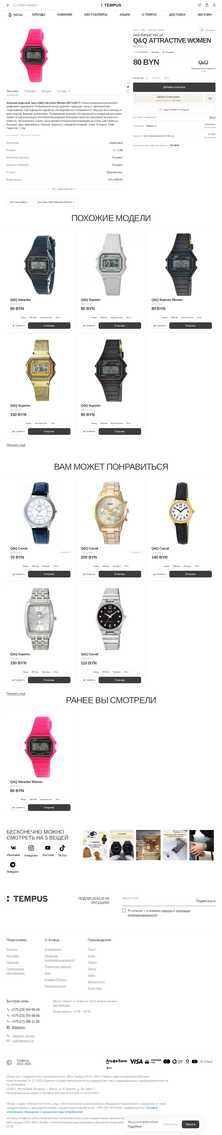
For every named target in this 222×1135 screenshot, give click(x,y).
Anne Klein (95, 988)
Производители (55, 986)
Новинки (64, 14)
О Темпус (149, 14)
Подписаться (205, 901)
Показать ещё (16, 445)
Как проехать (61, 1005)
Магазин (205, 14)
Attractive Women (156, 30)
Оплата (12, 949)
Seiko (91, 975)
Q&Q (143, 30)
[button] (162, 52)
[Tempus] (27, 899)
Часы (17, 14)
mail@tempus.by (23, 1040)
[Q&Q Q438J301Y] (40, 513)
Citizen (92, 962)
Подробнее (135, 1126)
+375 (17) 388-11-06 (25, 1021)
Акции (125, 14)
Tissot (91, 949)
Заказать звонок (23, 1035)
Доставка (177, 14)
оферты (167, 910)
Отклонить (170, 1124)
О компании (53, 949)
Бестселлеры (95, 14)
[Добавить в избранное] (210, 98)
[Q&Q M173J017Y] (40, 746)
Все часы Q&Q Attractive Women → (56, 202)
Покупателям (16, 940)
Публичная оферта (58, 966)
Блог (48, 973)
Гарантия (13, 962)
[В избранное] (68, 235)
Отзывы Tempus (55, 979)
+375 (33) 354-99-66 (25, 1016)
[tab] (12, 92)
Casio (91, 955)
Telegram (18, 1027)
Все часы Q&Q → (19, 202)
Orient (92, 968)
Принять (190, 1124)
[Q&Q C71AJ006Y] (111, 513)
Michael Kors (96, 981)
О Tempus (52, 940)
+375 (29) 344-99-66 (25, 1009)
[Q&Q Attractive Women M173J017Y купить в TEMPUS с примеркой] (111, 5)
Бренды (39, 14)
